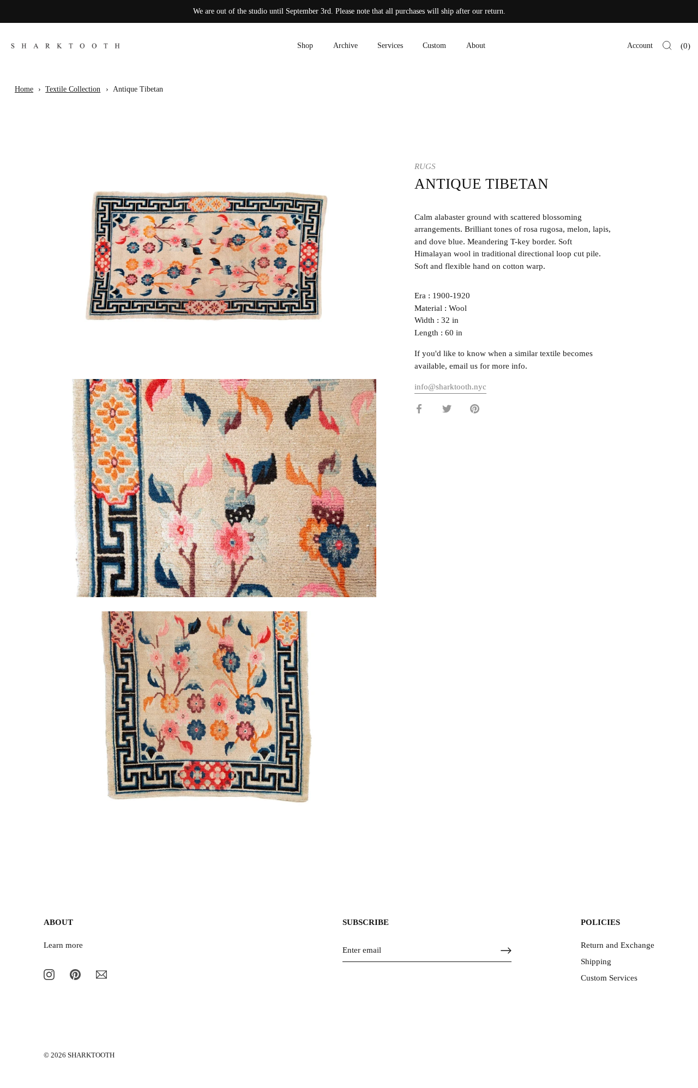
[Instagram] (49, 974)
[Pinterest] (75, 974)
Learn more (63, 945)
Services (390, 45)
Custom (434, 45)
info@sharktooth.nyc (450, 386)
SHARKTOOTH (91, 1055)
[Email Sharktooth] (101, 974)
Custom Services (609, 977)
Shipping (596, 961)
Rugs (425, 166)
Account (640, 45)
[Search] (667, 46)
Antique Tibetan (138, 89)
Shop (305, 45)
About (475, 45)
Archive (345, 45)
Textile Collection (72, 89)
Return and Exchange (617, 945)
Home (24, 89)
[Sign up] (506, 950)
